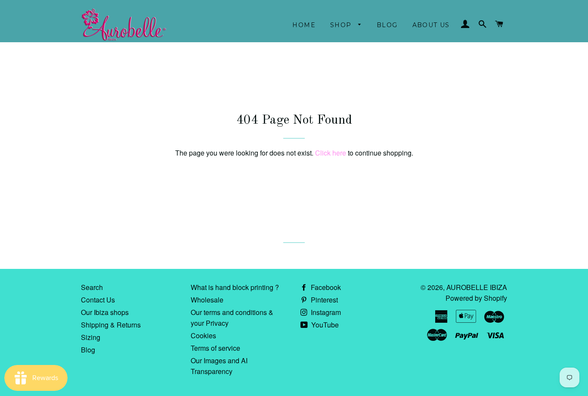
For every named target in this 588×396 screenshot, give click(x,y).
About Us (431, 25)
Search (92, 287)
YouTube (324, 325)
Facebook (325, 287)
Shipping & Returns (111, 325)
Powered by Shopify (476, 298)
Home (304, 25)
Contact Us (98, 300)
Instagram (325, 312)
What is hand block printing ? (235, 287)
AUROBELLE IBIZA (476, 287)
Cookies (203, 335)
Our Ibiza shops (105, 312)
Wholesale (207, 300)
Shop (342, 25)
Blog (387, 25)
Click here (330, 153)
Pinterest (323, 300)
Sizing (90, 337)
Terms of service (215, 348)
